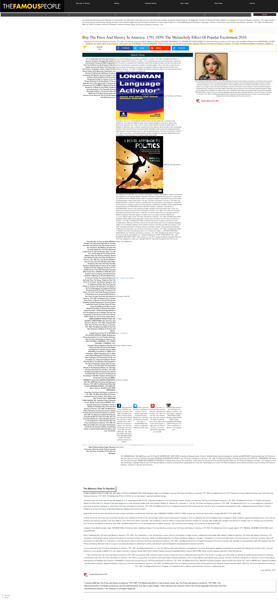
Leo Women (123, 333)
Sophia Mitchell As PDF (210, 101)
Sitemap (7, 595)
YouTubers (119, 217)
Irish (117, 278)
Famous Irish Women (127, 278)
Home (6, 597)
